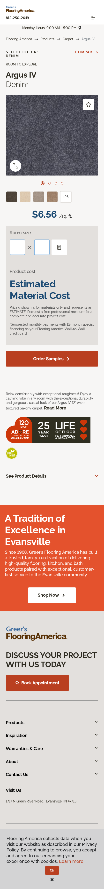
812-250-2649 (17, 18)
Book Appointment (40, 682)
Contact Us (17, 774)
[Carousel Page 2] (49, 183)
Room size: (21, 232)
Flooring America (19, 39)
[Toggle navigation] (93, 18)
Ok (52, 870)
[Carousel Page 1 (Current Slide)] (43, 183)
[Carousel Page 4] (62, 183)
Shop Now (48, 595)
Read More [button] (55, 407)
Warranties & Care (24, 748)
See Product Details (26, 476)
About (12, 761)
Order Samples (48, 358)
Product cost (22, 271)
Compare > (86, 52)
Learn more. (71, 861)
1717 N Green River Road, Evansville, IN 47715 (41, 801)
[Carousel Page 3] (56, 183)
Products (47, 39)
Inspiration (17, 735)
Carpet (68, 39)
